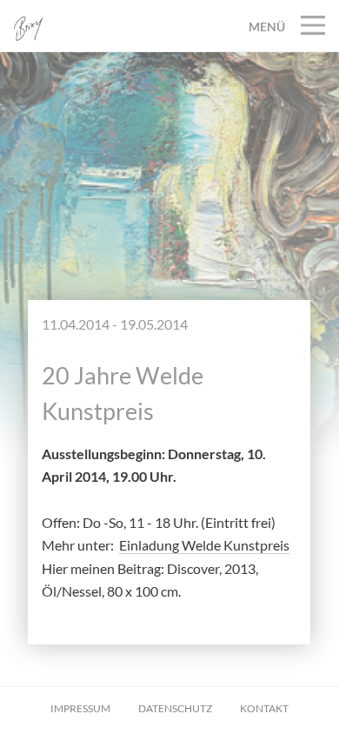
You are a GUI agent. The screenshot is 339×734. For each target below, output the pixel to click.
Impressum (80, 708)
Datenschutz (175, 708)
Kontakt (264, 708)
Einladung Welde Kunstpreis (204, 545)
